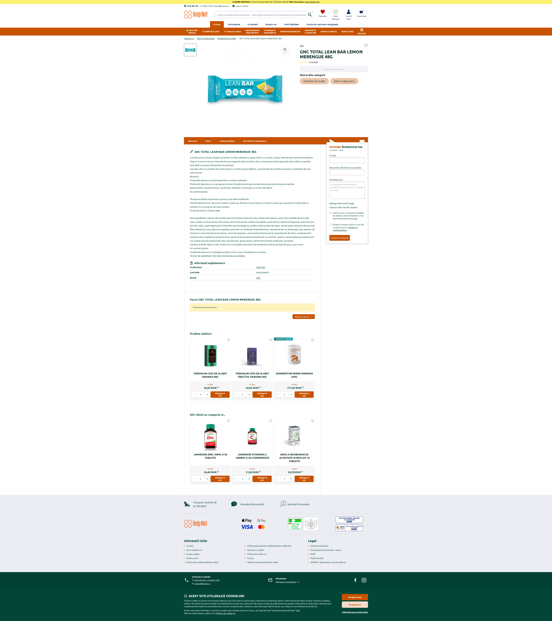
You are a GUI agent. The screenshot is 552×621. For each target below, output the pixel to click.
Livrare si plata (192, 554)
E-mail (332, 155)
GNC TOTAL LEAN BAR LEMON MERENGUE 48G (225, 152)
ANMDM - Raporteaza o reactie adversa (328, 562)
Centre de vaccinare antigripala (322, 24)
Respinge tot (355, 604)
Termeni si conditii (255, 550)
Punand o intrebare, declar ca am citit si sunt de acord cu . (348, 227)
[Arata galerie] (285, 49)
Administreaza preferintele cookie (262, 562)
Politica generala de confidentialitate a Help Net (269, 545)
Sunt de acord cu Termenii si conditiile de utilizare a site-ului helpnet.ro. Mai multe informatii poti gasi (348, 216)
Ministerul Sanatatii (319, 545)
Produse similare (200, 333)
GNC (302, 45)
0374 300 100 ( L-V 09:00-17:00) (207, 580)
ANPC (313, 554)
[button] (348, 14)
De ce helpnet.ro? (194, 550)
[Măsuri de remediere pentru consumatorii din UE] (349, 519)
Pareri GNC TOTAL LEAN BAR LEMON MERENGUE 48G (225, 299)
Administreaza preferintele (355, 612)
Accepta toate (355, 597)
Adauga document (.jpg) (341, 203)
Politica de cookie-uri (257, 554)
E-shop (216, 24)
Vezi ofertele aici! (312, 2)
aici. (356, 218)
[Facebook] (355, 580)
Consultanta (234, 24)
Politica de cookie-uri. (226, 613)
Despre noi (271, 24)
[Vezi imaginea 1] (190, 50)
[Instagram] (364, 580)
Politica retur (192, 558)
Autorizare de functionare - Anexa (325, 550)
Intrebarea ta (336, 179)
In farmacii (253, 24)
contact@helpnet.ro (202, 583)
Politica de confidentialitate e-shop (202, 562)
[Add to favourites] (366, 46)
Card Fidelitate (291, 24)
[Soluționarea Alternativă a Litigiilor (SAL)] (349, 527)
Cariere (250, 558)
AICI (298, 610)
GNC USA (260, 267)
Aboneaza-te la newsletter (286, 582)
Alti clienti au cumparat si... (207, 414)
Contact (190, 545)
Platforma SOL (317, 558)
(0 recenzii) (313, 62)
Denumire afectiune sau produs (345, 167)
